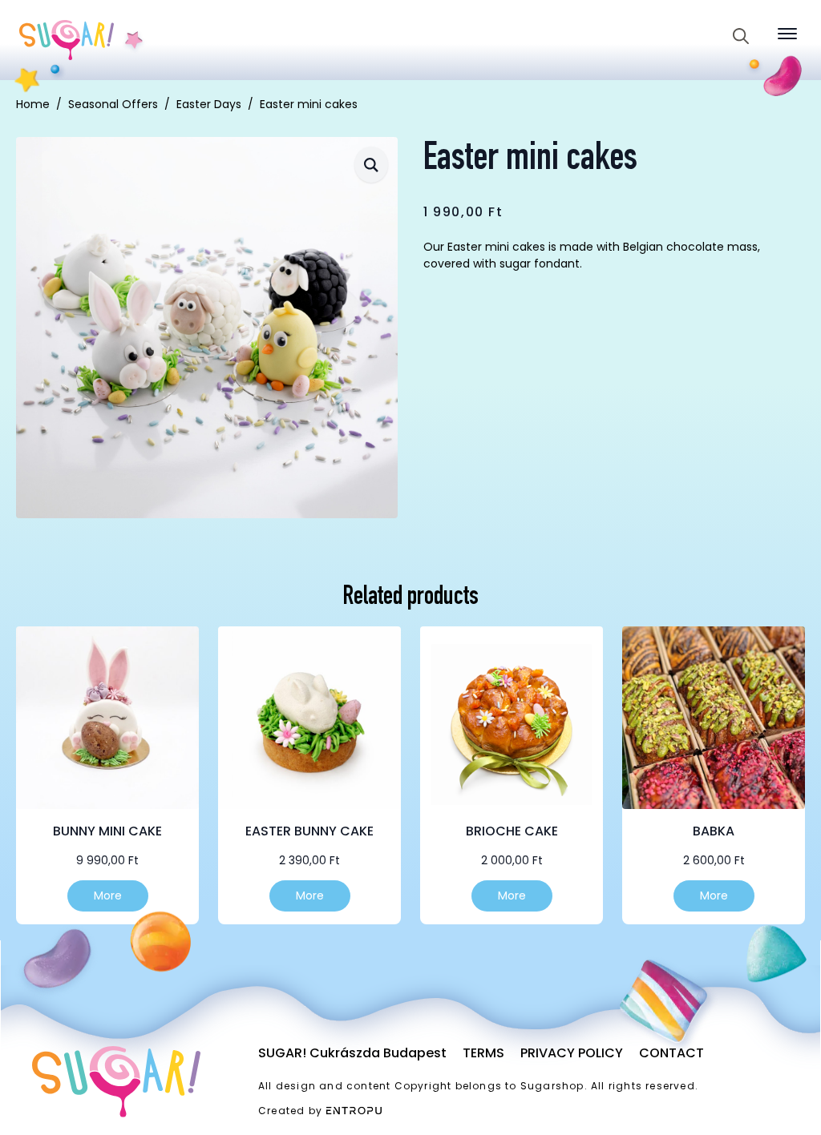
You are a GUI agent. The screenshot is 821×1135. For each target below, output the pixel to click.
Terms (483, 1052)
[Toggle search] (741, 36)
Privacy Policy (571, 1052)
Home (33, 104)
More (108, 895)
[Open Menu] (787, 33)
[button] (371, 165)
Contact (671, 1052)
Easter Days (208, 104)
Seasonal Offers (113, 104)
